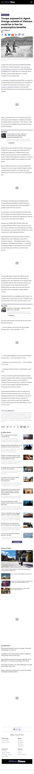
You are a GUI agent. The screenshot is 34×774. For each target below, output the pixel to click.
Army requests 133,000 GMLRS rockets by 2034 (21, 574)
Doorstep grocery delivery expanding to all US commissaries (11, 468)
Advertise (4, 751)
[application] (17, 559)
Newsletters (20, 742)
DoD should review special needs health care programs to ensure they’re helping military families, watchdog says (10, 491)
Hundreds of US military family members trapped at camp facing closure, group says (16, 654)
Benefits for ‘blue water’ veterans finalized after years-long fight (19, 309)
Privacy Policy (5, 740)
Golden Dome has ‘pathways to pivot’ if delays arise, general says (10, 524)
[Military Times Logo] (10, 2)
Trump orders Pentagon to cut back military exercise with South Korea (20, 589)
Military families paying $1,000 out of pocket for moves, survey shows (11, 446)
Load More (17, 542)
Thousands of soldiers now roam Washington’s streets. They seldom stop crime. (16, 665)
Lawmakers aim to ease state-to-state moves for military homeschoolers (10, 479)
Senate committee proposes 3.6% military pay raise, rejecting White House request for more (10, 457)
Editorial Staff (5, 756)
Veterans (5, 15)
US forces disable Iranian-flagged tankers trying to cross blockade (10, 514)
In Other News (5, 432)
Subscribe (20, 740)
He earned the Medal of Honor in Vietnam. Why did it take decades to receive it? (16, 649)
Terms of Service (6, 742)
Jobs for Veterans (22, 754)
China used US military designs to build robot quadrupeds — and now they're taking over (16, 569)
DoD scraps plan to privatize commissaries (9, 436)
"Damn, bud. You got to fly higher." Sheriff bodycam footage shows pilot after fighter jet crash (22, 581)
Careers (20, 752)
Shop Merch (21, 746)
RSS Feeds (20, 744)
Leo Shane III (6, 30)
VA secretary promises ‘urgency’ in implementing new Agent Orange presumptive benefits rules (17, 135)
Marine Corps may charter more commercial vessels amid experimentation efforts (16, 671)
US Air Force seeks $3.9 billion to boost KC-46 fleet (10, 534)
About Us (20, 751)
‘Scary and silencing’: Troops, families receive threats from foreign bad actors (11, 502)
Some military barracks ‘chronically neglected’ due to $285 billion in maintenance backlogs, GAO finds (16, 660)
